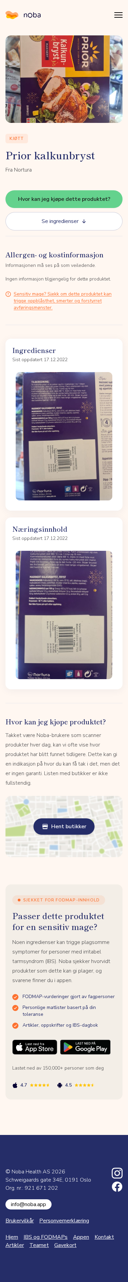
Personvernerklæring (64, 1220)
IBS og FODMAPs (46, 1237)
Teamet (39, 1245)
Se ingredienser (60, 221)
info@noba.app (28, 1204)
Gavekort (65, 1245)
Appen (81, 1237)
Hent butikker (68, 826)
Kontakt (104, 1237)
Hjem (11, 1237)
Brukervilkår (19, 1220)
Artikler (14, 1245)
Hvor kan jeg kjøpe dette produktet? (64, 199)
